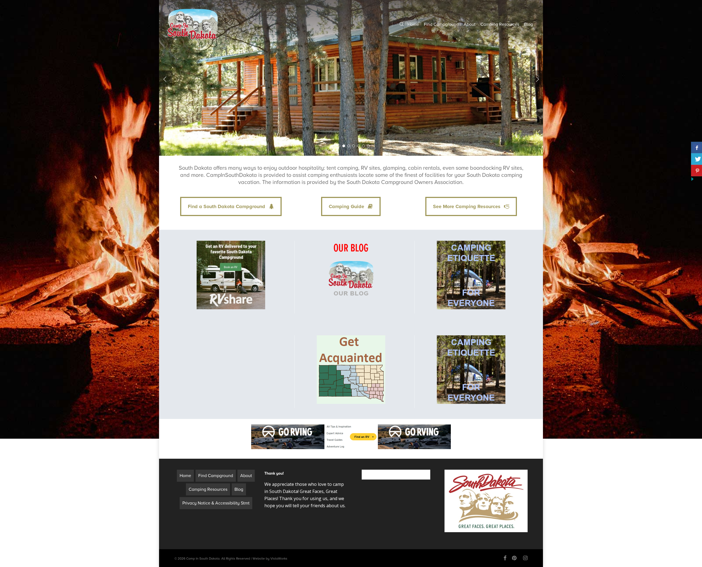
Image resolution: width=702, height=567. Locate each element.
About (246, 475)
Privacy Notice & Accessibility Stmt (216, 503)
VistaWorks (278, 558)
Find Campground (215, 475)
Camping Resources (208, 489)
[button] (231, 206)
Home (185, 475)
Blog (238, 489)
